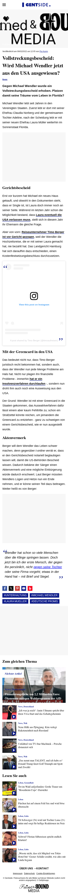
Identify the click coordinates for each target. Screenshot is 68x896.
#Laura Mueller (15, 601)
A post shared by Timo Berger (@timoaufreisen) (34, 340)
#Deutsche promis (44, 601)
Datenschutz (29, 873)
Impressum (17, 873)
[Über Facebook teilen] (4, 588)
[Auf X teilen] (11, 588)
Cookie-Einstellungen (45, 873)
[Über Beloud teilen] (30, 588)
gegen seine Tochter (48, 567)
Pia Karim (44, 51)
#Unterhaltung (15, 595)
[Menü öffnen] (4, 5)
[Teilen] (17, 588)
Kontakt (42, 868)
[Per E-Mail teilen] (23, 588)
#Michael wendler (44, 595)
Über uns (26, 868)
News (4, 79)
